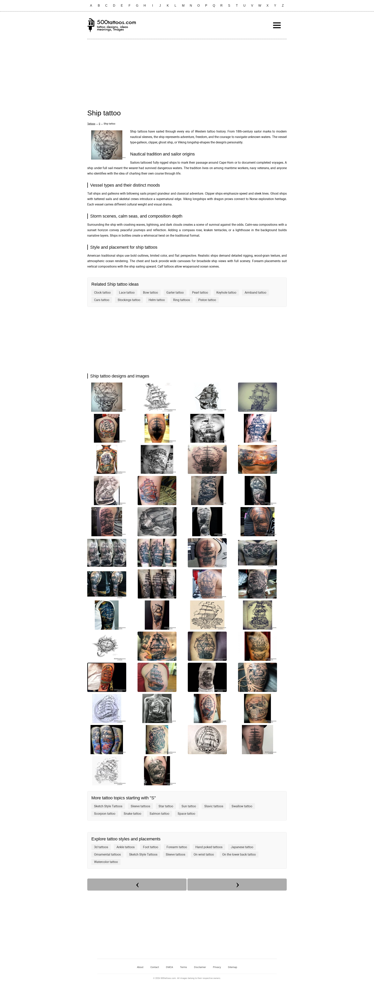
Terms (183, 967)
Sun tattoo (189, 806)
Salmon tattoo (159, 813)
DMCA (169, 967)
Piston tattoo (207, 300)
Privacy (217, 967)
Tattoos (91, 123)
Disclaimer (200, 967)
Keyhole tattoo (226, 292)
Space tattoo (186, 813)
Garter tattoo (175, 292)
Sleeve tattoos (140, 806)
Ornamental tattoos (107, 854)
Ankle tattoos (125, 847)
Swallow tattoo (242, 806)
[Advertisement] (187, 70)
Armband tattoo (255, 292)
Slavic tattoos (213, 806)
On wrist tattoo (204, 854)
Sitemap (232, 967)
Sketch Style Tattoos (108, 806)
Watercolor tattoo (106, 862)
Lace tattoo (127, 292)
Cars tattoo (101, 300)
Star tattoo (166, 806)
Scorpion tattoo (104, 813)
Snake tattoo (132, 813)
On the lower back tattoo (239, 854)
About (140, 967)
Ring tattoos (181, 300)
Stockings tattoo (129, 300)
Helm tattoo (157, 300)
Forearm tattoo (177, 847)
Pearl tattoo (200, 292)
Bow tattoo (150, 292)
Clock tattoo (102, 292)
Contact (154, 967)
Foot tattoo (150, 847)
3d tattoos (101, 847)
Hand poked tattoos (208, 847)
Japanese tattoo (242, 847)
